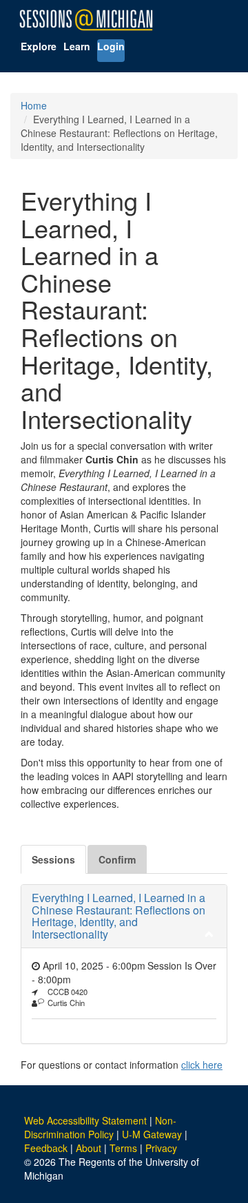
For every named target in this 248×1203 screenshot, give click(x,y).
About (88, 1148)
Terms (123, 1148)
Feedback (46, 1148)
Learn (76, 46)
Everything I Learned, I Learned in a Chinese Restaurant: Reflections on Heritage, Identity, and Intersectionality (118, 916)
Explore (38, 46)
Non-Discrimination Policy (100, 1127)
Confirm (117, 859)
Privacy (161, 1148)
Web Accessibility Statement (85, 1120)
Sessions (53, 859)
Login (111, 46)
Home (34, 105)
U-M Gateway (152, 1134)
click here (202, 1064)
